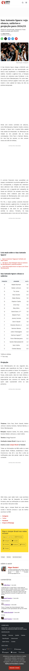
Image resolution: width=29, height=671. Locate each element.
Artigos (3, 557)
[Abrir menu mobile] (26, 2)
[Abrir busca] (23, 2)
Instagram (7, 540)
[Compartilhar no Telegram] (12, 38)
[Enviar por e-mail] (16, 38)
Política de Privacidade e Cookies (14, 663)
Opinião (17, 635)
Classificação (5, 638)
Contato (13, 641)
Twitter (4, 518)
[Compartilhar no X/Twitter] (5, 38)
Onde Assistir (14, 638)
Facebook (15, 544)
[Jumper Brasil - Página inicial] (5, 2)
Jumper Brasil (14, 445)
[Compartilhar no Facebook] (9, 38)
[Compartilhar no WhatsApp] (2, 38)
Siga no (5, 537)
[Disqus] (14, 601)
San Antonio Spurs (17, 557)
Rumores (11, 635)
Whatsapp (19, 536)
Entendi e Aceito (14, 668)
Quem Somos (5, 641)
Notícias (9, 557)
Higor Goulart (6, 33)
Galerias (23, 635)
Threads (7, 548)
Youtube (16, 540)
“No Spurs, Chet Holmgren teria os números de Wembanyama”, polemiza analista (14, 263)
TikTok (23, 544)
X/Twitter (7, 544)
